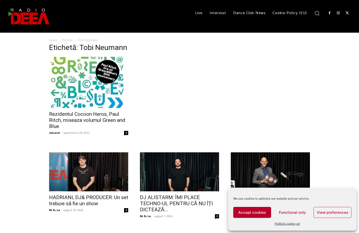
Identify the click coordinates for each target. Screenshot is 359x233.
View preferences (332, 212)
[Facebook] (329, 13)
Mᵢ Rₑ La (54, 210)
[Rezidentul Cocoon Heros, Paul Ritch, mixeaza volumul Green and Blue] (88, 82)
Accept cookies (252, 212)
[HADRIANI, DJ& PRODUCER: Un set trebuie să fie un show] (88, 171)
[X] (347, 13)
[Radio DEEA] (29, 16)
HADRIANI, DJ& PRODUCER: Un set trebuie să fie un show (88, 200)
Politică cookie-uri (287, 223)
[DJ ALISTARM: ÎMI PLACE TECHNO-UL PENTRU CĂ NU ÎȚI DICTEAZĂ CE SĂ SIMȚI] (179, 171)
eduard (54, 133)
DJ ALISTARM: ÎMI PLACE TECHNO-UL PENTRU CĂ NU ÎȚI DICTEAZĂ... (176, 203)
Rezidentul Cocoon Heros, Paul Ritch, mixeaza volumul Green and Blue (87, 120)
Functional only (292, 212)
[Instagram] (338, 13)
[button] (317, 13)
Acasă (53, 40)
